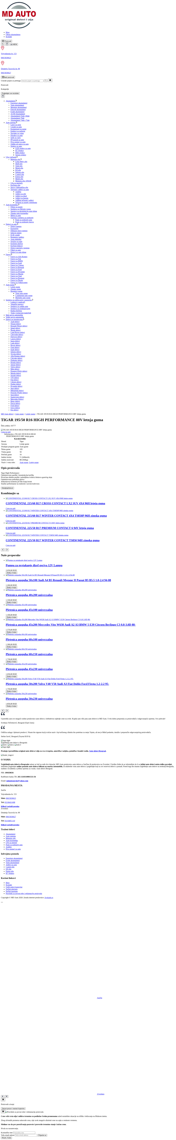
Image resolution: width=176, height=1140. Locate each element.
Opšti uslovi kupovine (14, 887)
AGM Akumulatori (18, 114)
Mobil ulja (19, 179)
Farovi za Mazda (17, 274)
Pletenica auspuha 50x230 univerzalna (29, 698)
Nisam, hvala (6, 1138)
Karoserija (14, 229)
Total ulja (18, 166)
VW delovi (15, 378)
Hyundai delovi (16, 386)
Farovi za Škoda (17, 280)
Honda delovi (16, 363)
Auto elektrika (16, 239)
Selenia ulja (19, 172)
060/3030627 (6, 73)
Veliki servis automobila (15, 317)
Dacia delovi (15, 403)
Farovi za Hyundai (18, 272)
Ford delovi (15, 406)
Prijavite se (42, 1135)
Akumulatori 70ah (17, 118)
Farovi (8, 255)
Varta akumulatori (17, 105)
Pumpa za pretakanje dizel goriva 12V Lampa (34, 565)
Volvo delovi (15, 367)
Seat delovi (15, 395)
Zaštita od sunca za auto (20, 144)
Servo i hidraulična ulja (19, 187)
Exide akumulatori (17, 112)
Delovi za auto (11, 224)
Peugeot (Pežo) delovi (19, 371)
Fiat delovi (15, 380)
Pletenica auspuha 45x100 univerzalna (29, 609)
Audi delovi (15, 322)
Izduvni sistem (16, 233)
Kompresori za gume (18, 129)
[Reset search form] (50, 80)
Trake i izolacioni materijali (21, 313)
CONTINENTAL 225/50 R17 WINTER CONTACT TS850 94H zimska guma (52, 540)
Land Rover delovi (18, 332)
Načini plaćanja (11, 889)
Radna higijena (16, 311)
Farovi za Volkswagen (19, 283)
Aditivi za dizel (21, 196)
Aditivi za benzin (21, 198)
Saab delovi (15, 350)
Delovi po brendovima (14, 319)
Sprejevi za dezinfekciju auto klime (24, 211)
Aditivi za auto (11, 865)
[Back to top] (2, 902)
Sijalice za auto (16, 146)
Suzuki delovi (16, 375)
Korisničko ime (7, 1133)
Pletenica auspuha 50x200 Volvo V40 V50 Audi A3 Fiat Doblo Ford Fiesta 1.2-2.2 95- (57, 683)
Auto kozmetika (12, 205)
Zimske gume (16, 289)
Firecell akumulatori (18, 110)
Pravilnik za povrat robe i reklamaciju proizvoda (24, 893)
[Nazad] (2, 1096)
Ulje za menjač (11, 843)
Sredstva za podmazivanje (20, 309)
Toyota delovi (16, 354)
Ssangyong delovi (17, 397)
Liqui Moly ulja (21, 162)
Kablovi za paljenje (18, 131)
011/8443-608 (10, 802)
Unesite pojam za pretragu (11, 81)
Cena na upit (6, 432)
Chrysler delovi (16, 358)
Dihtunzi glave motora (19, 231)
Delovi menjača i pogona (20, 248)
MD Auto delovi (7, 414)
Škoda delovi (15, 330)
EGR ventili (15, 235)
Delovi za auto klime (18, 252)
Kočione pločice (17, 244)
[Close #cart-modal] (3, 1099)
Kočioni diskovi (17, 246)
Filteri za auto (16, 250)
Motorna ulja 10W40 (23, 181)
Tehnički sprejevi (17, 304)
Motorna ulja (15, 159)
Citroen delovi (16, 382)
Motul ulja (19, 168)
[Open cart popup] (7, 44)
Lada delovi (15, 343)
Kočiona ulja (15, 185)
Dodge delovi (16, 384)
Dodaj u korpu (11, 573)
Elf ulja (18, 170)
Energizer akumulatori (19, 103)
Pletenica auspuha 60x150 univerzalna (29, 654)
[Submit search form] (46, 80)
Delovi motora (16, 226)
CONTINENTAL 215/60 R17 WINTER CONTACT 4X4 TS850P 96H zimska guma (56, 515)
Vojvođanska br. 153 (9, 54)
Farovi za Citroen (17, 265)
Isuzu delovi (15, 341)
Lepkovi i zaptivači (18, 302)
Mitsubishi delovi (17, 391)
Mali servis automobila (14, 315)
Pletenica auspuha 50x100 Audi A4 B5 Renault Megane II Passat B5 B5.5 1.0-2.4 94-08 (58, 580)
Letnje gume (15, 287)
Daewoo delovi (16, 337)
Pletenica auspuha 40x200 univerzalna (29, 594)
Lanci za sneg (16, 125)
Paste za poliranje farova (24, 222)
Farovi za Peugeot (17, 278)
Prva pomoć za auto (18, 142)
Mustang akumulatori (19, 107)
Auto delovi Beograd (97, 751)
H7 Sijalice (19, 151)
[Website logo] (19, 28)
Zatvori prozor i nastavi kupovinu (13, 1108)
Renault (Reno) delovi (19, 326)
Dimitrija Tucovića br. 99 (10, 69)
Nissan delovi (16, 324)
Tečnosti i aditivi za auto (20, 190)
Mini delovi (15, 369)
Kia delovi (14, 410)
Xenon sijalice (20, 155)
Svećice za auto (16, 241)
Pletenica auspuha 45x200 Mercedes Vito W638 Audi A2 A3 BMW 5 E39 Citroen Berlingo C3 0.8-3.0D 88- (71, 624)
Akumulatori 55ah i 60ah (20, 116)
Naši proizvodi (9, 77)
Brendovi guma (16, 291)
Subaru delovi (16, 352)
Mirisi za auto (16, 216)
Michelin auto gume (22, 298)
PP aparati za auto (17, 140)
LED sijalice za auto (23, 148)
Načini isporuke (12, 891)
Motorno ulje (11, 838)
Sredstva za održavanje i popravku (19, 300)
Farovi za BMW (17, 261)
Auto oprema (11, 123)
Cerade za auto (16, 127)
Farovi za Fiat (16, 259)
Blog (7, 32)
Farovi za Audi (16, 263)
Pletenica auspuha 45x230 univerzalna (29, 669)
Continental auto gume (23, 296)
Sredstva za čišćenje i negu (21, 209)
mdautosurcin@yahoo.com (17, 781)
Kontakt (9, 37)
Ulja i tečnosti (11, 157)
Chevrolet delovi (17, 335)
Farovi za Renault (17, 267)
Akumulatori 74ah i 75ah (20, 120)
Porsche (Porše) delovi (19, 393)
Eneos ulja (19, 177)
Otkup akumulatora (13, 34)
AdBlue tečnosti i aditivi (24, 200)
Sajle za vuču (16, 138)
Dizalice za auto (17, 135)
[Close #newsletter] (3, 1111)
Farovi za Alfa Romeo (19, 257)
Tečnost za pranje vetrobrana (26, 202)
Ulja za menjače (17, 183)
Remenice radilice (17, 237)
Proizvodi (7, 41)
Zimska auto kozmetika (19, 213)
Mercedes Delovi (17, 399)
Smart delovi (15, 328)
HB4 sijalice (20, 153)
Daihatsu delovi (16, 360)
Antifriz (18, 192)
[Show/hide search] (3, 44)
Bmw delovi (15, 401)
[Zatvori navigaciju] (6, 1096)
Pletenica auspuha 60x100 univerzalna (29, 639)
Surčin (99, 998)
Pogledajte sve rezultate (10, 93)
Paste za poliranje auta (23, 220)
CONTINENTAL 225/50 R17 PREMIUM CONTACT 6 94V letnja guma (50, 528)
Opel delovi (15, 347)
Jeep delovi (15, 388)
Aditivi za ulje (20, 194)
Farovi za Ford (16, 270)
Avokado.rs (48, 898)
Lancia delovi (16, 339)
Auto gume (10, 285)
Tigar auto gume (21, 293)
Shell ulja (18, 164)
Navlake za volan (17, 133)
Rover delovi (15, 345)
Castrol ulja (19, 174)
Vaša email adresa (7, 1135)
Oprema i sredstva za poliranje (22, 218)
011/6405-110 (10, 821)
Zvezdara (100, 1094)
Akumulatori (10, 101)
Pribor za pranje (17, 207)
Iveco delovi (15, 408)
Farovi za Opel (16, 276)
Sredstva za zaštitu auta (19, 306)
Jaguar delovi (16, 365)
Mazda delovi (16, 373)
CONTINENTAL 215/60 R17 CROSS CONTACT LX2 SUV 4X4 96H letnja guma (55, 503)
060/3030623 (6, 58)
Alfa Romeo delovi (18, 356)
